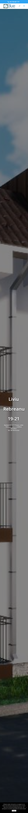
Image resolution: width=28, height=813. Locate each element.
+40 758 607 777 (14, 2)
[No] (26, 807)
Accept (14, 810)
